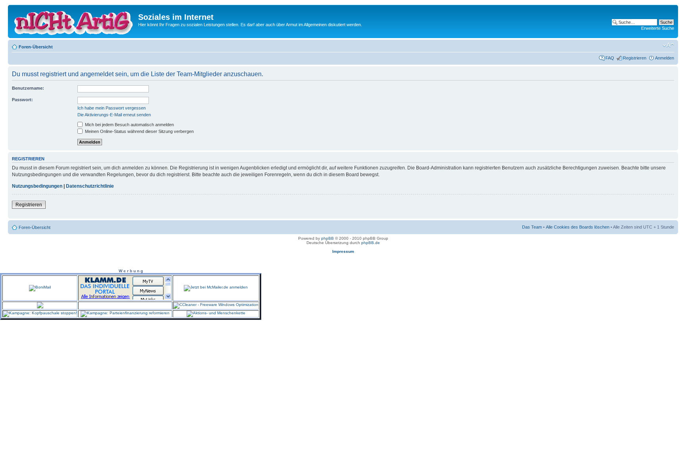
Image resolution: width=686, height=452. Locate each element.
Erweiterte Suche (657, 28)
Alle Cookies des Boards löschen (577, 227)
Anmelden (664, 58)
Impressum (343, 251)
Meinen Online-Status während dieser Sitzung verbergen (139, 131)
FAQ (609, 58)
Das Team (532, 227)
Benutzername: (28, 88)
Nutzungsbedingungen (37, 186)
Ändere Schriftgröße (668, 45)
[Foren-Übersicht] (74, 21)
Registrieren (634, 58)
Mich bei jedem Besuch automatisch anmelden (129, 124)
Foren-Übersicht (36, 46)
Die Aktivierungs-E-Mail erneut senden (114, 114)
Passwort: (22, 99)
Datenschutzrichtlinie (90, 186)
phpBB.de (370, 242)
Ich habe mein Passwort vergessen (111, 108)
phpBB (327, 238)
